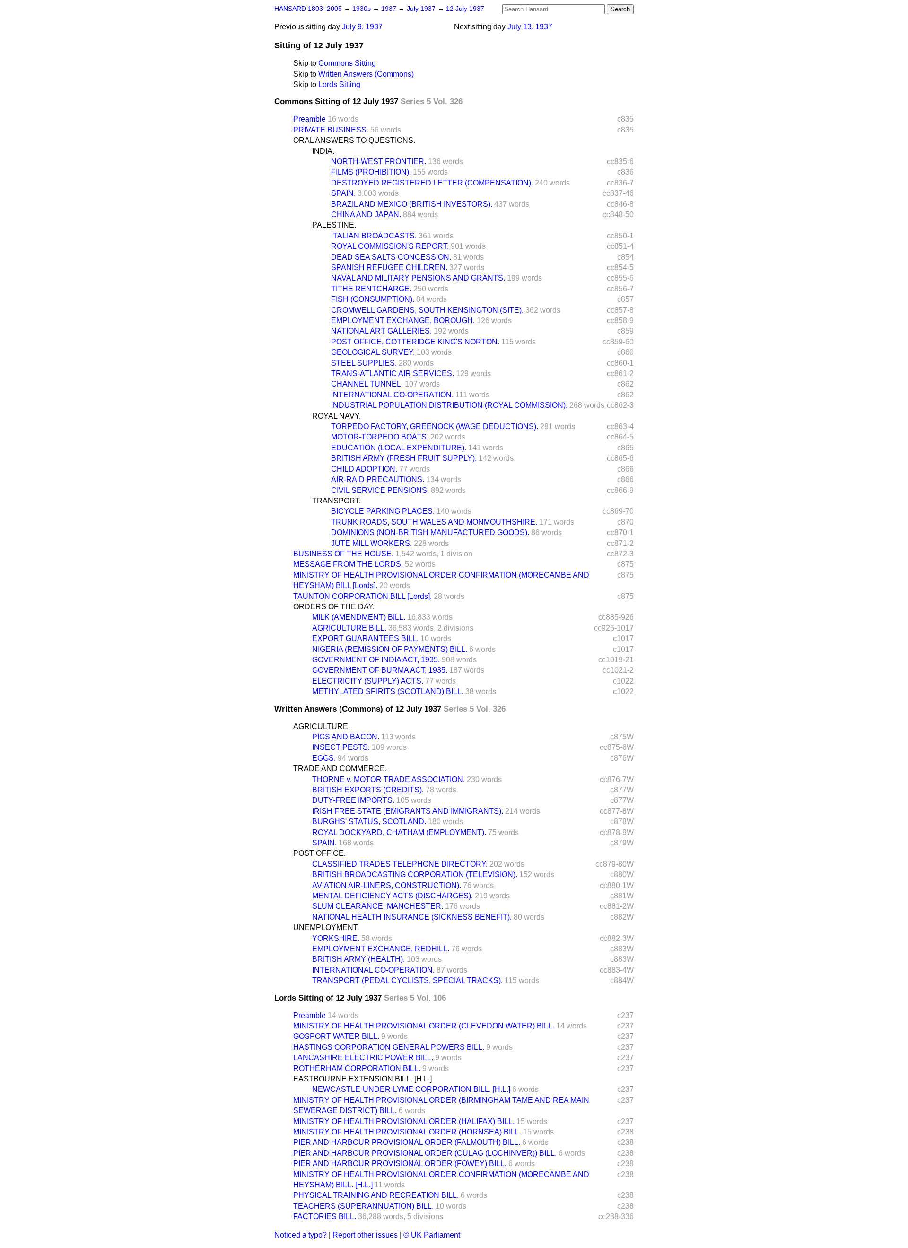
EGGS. (324, 758)
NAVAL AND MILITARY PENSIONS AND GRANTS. (418, 278)
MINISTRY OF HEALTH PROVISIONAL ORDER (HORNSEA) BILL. (407, 1132)
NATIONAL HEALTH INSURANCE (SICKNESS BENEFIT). (412, 917)
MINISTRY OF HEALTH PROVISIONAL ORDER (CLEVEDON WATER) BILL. (423, 1026)
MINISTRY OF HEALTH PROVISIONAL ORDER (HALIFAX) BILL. (404, 1121)
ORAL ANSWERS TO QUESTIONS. (354, 140)
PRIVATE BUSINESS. (330, 130)
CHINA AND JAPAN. (366, 215)
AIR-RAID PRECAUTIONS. (377, 479)
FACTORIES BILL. (324, 1217)
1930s (362, 8)
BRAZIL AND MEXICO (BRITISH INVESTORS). (411, 204)
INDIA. (323, 151)
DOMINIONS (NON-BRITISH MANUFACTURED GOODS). (430, 532)
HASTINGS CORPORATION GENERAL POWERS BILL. (388, 1047)
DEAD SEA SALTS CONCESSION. (391, 257)
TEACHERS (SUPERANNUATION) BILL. (363, 1206)
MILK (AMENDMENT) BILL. (358, 617)
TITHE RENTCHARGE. (371, 289)
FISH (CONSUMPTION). (372, 299)
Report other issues (365, 1235)
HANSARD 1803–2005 (308, 8)
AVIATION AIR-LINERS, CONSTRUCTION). (386, 885)
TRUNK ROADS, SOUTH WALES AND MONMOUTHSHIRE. (434, 522)
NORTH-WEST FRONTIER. (378, 162)
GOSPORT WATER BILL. (336, 1036)
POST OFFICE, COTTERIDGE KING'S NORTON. (415, 342)
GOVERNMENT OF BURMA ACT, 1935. (379, 670)
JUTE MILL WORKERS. (371, 543)
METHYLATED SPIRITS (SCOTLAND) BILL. (387, 691)
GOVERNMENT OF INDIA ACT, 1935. (376, 660)
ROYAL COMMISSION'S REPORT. (390, 246)
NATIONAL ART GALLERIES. (381, 331)
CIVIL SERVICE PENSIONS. (380, 490)
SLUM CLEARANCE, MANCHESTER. (377, 906)
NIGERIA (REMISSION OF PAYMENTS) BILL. (389, 649)
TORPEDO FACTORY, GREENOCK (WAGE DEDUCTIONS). (434, 426)
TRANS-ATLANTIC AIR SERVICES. (392, 373)
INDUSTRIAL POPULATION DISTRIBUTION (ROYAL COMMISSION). (449, 405)
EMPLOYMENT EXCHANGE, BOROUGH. (403, 320)
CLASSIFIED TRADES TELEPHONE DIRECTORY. (400, 864)
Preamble (309, 119)
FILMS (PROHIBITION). (371, 172)
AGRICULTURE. (321, 726)
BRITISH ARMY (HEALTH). (358, 959)
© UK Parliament (431, 1235)
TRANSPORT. (336, 501)
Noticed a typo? (300, 1235)
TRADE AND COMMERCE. (340, 769)
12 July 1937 (465, 8)
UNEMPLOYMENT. (326, 927)
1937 (389, 8)
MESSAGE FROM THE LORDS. (348, 564)
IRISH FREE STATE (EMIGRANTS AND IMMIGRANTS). (407, 811)
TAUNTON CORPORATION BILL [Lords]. (362, 596)
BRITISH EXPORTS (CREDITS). (368, 790)
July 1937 (422, 8)
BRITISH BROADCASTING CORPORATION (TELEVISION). (414, 874)
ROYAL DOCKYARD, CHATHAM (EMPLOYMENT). (399, 832)
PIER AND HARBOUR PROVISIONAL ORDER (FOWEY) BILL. (399, 1164)
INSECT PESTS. (341, 747)
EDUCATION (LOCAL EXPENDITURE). (398, 448)
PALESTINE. (334, 225)
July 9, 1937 (362, 27)
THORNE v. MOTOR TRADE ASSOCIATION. (388, 779)
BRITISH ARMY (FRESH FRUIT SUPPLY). (404, 458)
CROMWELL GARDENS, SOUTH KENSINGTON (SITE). (427, 310)
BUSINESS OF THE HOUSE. (343, 554)
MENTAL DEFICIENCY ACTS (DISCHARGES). (392, 896)
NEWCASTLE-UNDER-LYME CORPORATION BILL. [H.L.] (411, 1089)
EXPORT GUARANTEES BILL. (365, 638)
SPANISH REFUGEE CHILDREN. (389, 268)
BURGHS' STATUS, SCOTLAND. (369, 821)
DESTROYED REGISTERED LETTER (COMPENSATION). (432, 183)
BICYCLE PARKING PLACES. (383, 511)
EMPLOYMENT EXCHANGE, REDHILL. (380, 949)
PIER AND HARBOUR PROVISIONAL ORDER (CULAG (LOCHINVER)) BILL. (425, 1153)
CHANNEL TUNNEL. (367, 384)
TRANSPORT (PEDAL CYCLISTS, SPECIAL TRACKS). (407, 980)
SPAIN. (343, 193)
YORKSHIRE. (335, 938)
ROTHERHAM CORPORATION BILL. (356, 1068)
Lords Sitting (339, 84)
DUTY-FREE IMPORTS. (353, 800)
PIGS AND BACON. (345, 737)
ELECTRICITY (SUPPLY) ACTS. (367, 681)
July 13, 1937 (529, 27)
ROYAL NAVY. (336, 416)
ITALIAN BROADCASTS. (374, 236)
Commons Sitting (347, 63)
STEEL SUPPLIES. (364, 363)
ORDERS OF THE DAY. (334, 607)
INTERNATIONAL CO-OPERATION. (392, 395)
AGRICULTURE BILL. (349, 628)
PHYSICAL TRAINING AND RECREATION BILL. (376, 1195)
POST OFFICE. (319, 853)
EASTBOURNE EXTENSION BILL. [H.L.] (362, 1079)
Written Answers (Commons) (366, 74)
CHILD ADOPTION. (364, 469)
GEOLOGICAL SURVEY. (373, 352)
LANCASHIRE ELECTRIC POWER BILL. (363, 1058)
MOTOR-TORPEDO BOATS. (379, 437)
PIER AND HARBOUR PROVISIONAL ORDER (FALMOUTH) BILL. (406, 1142)
